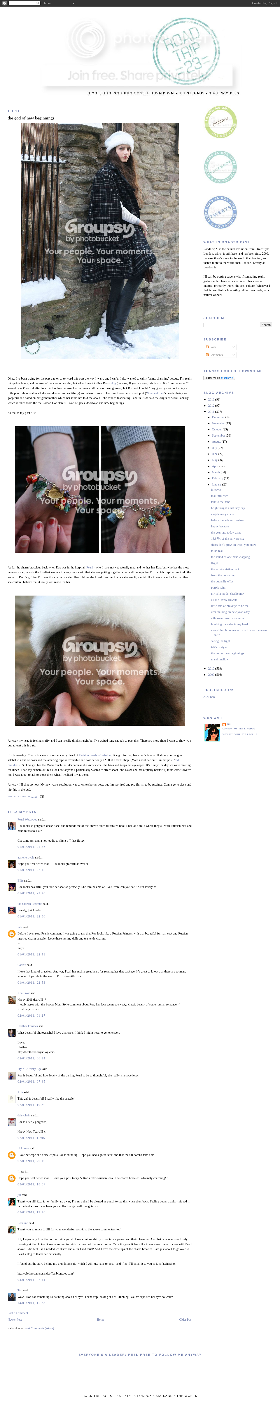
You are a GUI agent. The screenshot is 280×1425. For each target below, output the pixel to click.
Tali (20, 1290)
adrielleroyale (26, 857)
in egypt (216, 489)
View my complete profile (239, 734)
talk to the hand (220, 502)
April (215, 466)
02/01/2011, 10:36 (31, 1105)
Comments (216, 355)
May (215, 460)
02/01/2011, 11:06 (31, 1138)
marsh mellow (220, 659)
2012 (211, 405)
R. (19, 1171)
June (215, 454)
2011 (211, 411)
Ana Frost (24, 993)
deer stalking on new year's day (230, 612)
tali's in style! (219, 647)
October (217, 429)
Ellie (20, 880)
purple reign (218, 587)
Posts (212, 347)
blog (113, 383)
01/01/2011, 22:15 (31, 870)
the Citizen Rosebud (30, 903)
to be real (217, 551)
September (219, 435)
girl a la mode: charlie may (228, 593)
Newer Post (15, 1319)
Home (100, 1319)
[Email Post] (41, 796)
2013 (211, 399)
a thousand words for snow (227, 618)
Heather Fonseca (28, 1026)
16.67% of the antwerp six (227, 538)
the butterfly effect (222, 581)
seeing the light (220, 641)
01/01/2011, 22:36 (31, 916)
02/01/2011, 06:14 (31, 1058)
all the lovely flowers (224, 599)
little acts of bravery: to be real (230, 606)
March (216, 472)
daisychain (24, 1115)
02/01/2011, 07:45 (31, 1081)
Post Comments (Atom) (39, 1328)
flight (214, 563)
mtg (20, 927)
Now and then (155, 393)
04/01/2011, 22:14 (31, 1280)
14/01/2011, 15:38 (31, 1303)
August (217, 441)
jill (19, 1195)
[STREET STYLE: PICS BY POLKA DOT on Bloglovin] (219, 379)
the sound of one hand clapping (230, 557)
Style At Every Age (30, 1069)
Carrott (22, 965)
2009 (211, 674)
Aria (20, 1092)
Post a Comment (18, 1313)
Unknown (24, 1148)
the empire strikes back (225, 569)
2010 (211, 668)
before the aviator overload (228, 520)
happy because (220, 526)
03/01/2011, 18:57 (31, 1184)
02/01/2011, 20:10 (31, 1161)
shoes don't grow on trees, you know (233, 544)
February (218, 478)
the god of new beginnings (31, 118)
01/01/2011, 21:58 (31, 846)
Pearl (89, 567)
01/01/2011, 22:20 (31, 893)
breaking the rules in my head (229, 624)
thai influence (219, 495)
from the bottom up (223, 575)
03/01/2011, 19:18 (31, 1212)
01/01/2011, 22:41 (31, 954)
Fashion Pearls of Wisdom (95, 755)
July (215, 447)
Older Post (185, 1319)
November (219, 423)
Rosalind (23, 1223)
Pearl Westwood (27, 819)
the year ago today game (226, 532)
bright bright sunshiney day (228, 508)
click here (209, 697)
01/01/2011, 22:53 (31, 982)
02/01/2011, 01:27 (31, 1015)
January (217, 484)
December (218, 417)
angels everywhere (222, 514)
